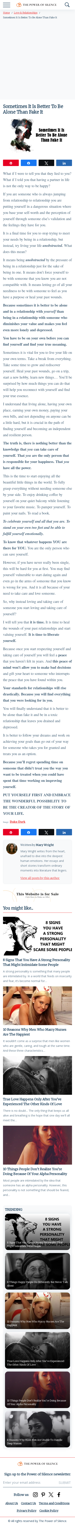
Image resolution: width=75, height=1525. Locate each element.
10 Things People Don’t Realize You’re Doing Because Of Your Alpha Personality (35, 1171)
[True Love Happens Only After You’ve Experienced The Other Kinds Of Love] (37, 1075)
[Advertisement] (37, 60)
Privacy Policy (26, 1510)
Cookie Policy (48, 1510)
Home (6, 12)
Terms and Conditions (54, 1503)
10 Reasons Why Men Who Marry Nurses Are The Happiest (34, 1032)
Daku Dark (17, 821)
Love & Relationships (25, 12)
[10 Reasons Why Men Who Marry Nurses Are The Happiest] (37, 1005)
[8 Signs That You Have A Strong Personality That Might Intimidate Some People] (37, 936)
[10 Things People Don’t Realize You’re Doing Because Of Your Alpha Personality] (37, 1145)
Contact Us (28, 1503)
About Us (11, 1503)
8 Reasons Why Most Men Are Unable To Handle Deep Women (34, 1441)
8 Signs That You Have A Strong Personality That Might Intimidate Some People (36, 962)
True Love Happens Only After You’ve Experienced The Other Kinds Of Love (32, 1101)
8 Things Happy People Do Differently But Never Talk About (37, 1284)
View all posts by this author (40, 878)
